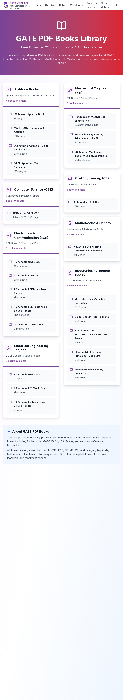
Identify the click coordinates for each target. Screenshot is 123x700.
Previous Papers (92, 5)
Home (38, 5)
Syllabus (50, 5)
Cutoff (62, 5)
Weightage (76, 5)
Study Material (105, 5)
